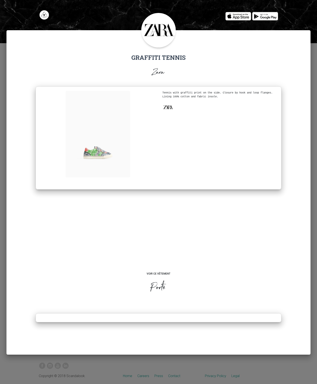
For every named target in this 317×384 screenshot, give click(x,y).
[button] (168, 107)
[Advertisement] (158, 235)
